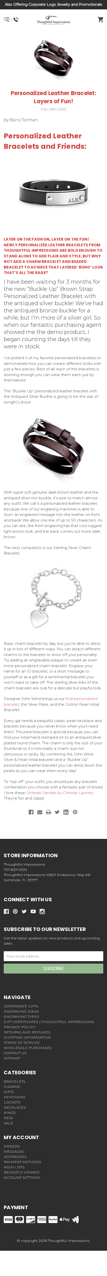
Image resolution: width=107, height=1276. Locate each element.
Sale (8, 1123)
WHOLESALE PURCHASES (28, 1048)
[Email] (39, 812)
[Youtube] (33, 911)
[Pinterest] (75, 812)
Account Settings (22, 1177)
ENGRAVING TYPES (21, 1016)
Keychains (14, 1097)
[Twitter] (57, 812)
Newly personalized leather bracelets (46, 245)
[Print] (48, 812)
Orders (12, 1146)
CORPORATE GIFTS (21, 1006)
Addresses (15, 1156)
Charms (12, 1086)
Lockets (12, 1102)
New (8, 1118)
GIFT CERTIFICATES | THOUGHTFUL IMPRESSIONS (49, 1022)
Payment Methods (22, 1162)
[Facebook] (31, 812)
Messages (14, 1151)
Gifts (9, 1092)
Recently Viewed (21, 1172)
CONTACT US (15, 1053)
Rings (10, 1112)
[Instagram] (42, 911)
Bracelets (14, 1081)
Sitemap (12, 1058)
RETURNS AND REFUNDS (27, 1032)
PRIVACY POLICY (19, 1027)
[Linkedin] (65, 812)
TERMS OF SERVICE (22, 1042)
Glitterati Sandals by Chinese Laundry (59, 792)
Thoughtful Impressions (31, 250)
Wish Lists (14, 1167)
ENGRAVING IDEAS (21, 1011)
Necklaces (15, 1107)
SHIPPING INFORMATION (27, 1037)
